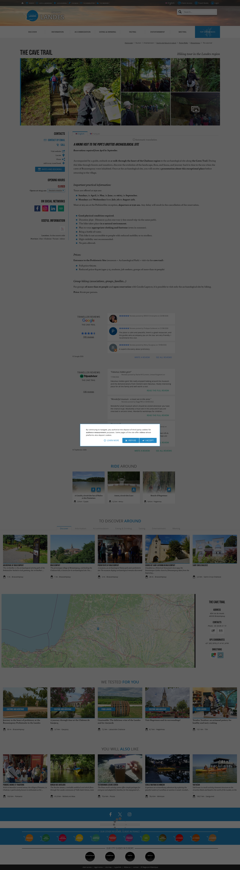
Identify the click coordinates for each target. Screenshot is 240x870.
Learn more (113, 440)
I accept (149, 440)
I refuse (132, 440)
